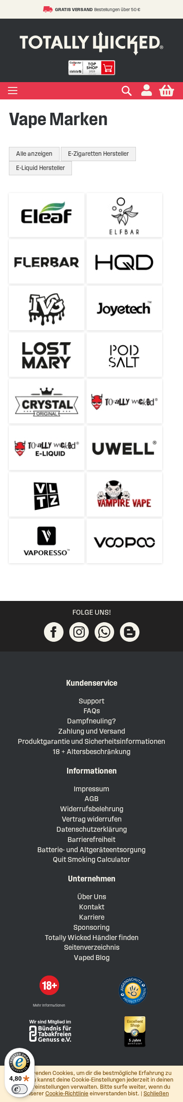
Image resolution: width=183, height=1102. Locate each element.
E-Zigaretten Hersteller (98, 153)
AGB (91, 798)
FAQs (92, 711)
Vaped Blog (92, 957)
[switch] (20, 1089)
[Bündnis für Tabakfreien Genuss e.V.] (49, 1030)
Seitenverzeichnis (91, 947)
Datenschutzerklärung (91, 829)
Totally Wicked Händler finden (92, 937)
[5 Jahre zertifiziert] (134, 1031)
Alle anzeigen (34, 153)
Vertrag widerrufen (92, 819)
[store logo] (91, 41)
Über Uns (91, 897)
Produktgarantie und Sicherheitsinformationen (91, 741)
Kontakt (91, 907)
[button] (146, 91)
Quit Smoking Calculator (91, 859)
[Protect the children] (134, 991)
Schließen (156, 1093)
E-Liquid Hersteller (40, 168)
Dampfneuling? (91, 721)
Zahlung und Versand (91, 731)
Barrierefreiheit (91, 839)
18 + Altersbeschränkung (92, 751)
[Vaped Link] (129, 632)
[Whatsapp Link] (104, 632)
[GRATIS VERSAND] (49, 9)
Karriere (91, 917)
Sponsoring (91, 927)
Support (91, 701)
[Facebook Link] (54, 632)
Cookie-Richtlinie (66, 1093)
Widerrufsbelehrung (91, 809)
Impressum (91, 789)
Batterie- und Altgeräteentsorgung (91, 849)
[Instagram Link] (79, 632)
